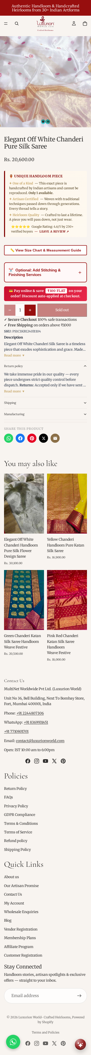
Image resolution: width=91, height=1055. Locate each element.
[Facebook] (20, 438)
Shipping (10, 403)
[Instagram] (37, 761)
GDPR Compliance (19, 814)
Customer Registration (23, 955)
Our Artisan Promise (21, 885)
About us (11, 877)
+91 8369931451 (36, 722)
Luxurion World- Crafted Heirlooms (44, 1017)
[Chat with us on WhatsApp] (13, 1042)
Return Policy (15, 788)
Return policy (13, 366)
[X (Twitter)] (43, 438)
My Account (14, 903)
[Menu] (6, 23)
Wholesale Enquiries (21, 912)
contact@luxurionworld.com (40, 740)
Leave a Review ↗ (54, 231)
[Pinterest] (31, 438)
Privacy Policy (16, 806)
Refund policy (15, 840)
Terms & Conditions (21, 823)
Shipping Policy (17, 849)
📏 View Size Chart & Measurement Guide (45, 250)
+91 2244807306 (30, 713)
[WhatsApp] (8, 438)
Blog (7, 920)
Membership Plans (20, 938)
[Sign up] (79, 995)
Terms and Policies (45, 1032)
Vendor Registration (20, 929)
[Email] (55, 438)
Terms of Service (18, 832)
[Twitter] (54, 761)
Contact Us (13, 894)
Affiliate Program (18, 946)
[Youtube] (45, 761)
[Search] (16, 23)
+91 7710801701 (16, 731)
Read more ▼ (14, 355)
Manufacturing (14, 414)
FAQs (8, 797)
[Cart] (84, 23)
